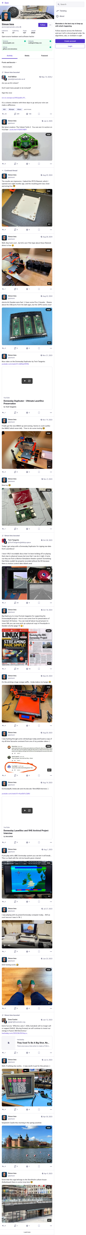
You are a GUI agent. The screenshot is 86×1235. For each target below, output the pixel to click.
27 (13, 33)
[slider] (27, 942)
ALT (49, 224)
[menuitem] (27, 934)
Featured (44, 56)
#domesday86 (7, 67)
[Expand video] (45, 945)
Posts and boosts (8, 62)
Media (27, 56)
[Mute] (9, 945)
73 (3, 33)
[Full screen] (49, 945)
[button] (27, 934)
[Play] (5, 945)
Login (70, 46)
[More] (51, 114)
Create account (70, 41)
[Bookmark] (39, 114)
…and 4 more (27, 109)
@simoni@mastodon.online (10, 27)
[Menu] (50, 25)
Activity (9, 56)
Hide (48, 134)
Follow (42, 25)
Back (7, 3)
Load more (27, 1232)
